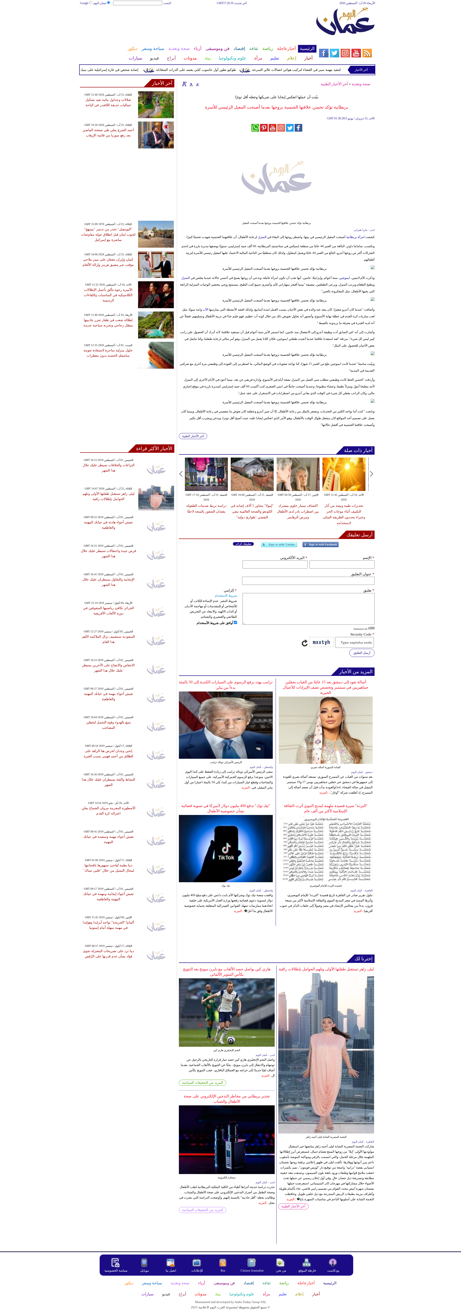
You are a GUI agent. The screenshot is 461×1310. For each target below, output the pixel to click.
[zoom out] (197, 83)
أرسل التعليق (361, 653)
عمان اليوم (99, 3)
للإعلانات (197, 1270)
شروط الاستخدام (226, 595)
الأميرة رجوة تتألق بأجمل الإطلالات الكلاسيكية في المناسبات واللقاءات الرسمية (108, 295)
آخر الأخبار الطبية (334, 84)
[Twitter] (279, 546)
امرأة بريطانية (355, 237)
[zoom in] (184, 83)
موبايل (145, 1270)
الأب (205, 309)
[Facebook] (320, 546)
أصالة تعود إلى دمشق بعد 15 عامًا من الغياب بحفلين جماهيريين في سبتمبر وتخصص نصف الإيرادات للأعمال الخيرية (325, 687)
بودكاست (333, 1270)
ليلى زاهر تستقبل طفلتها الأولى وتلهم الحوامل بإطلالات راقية (326, 969)
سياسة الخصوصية (115, 1270)
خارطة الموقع (307, 1270)
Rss (223, 1270)
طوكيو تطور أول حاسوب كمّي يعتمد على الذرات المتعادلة (219, 70)
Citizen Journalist (252, 1270)
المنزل (262, 237)
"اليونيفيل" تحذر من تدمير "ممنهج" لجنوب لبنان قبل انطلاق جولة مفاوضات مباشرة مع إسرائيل (108, 234)
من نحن (281, 1270)
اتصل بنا (171, 1270)
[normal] (190, 83)
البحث (167, 3)
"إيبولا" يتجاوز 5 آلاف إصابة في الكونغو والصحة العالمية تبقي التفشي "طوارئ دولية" (252, 511)
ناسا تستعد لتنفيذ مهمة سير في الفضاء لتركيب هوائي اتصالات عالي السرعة (327, 70)
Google (84, 3)
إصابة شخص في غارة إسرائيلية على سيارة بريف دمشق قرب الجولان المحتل (107, 70)
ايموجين (344, 278)
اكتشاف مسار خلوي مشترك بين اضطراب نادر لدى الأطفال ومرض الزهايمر (298, 511)
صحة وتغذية (361, 84)
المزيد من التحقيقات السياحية (202, 1082)
